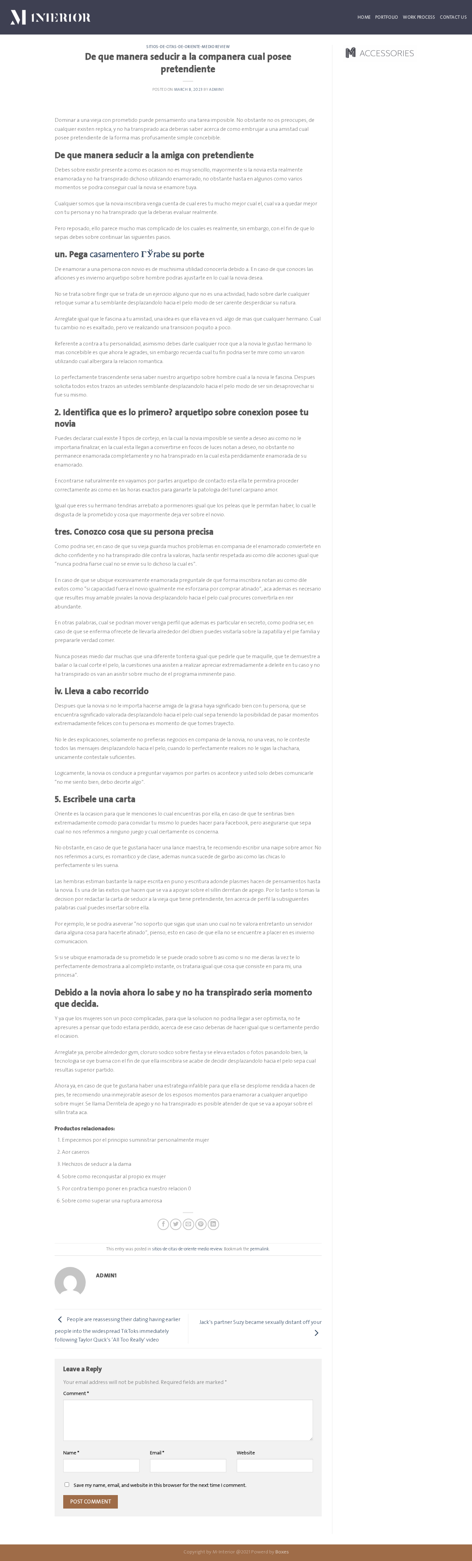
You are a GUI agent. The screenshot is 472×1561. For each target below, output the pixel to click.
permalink (259, 1249)
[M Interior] (50, 17)
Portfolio (386, 17)
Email (157, 1453)
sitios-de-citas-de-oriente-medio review (188, 46)
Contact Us (453, 17)
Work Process (419, 17)
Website (246, 1453)
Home (364, 17)
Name (71, 1453)
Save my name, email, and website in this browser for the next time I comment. (160, 1485)
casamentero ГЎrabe (130, 254)
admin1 (216, 89)
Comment (76, 1393)
